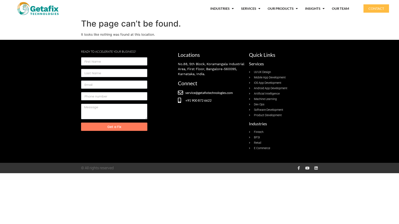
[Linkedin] (316, 168)
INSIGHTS (312, 8)
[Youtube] (307, 168)
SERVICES (248, 8)
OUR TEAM (340, 8)
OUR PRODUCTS (281, 8)
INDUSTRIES (220, 8)
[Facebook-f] (298, 168)
